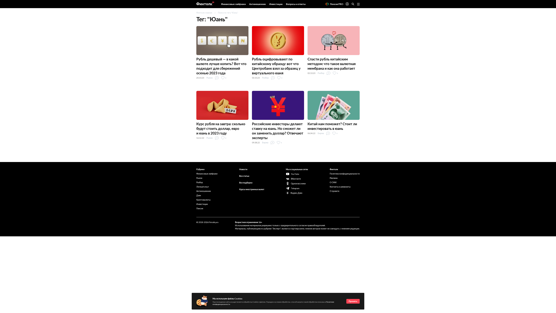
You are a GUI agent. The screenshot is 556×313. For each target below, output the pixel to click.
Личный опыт (202, 186)
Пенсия (199, 208)
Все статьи (244, 176)
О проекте (334, 191)
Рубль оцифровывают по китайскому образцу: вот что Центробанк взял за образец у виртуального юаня (276, 66)
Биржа (265, 142)
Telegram (295, 188)
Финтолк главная (204, 12)
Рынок (209, 78)
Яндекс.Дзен (296, 193)
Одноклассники (298, 183)
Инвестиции (275, 4)
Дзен (198, 195)
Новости (243, 169)
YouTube (295, 174)
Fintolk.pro (213, 222)
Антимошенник (257, 4)
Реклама (334, 178)
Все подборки (245, 182)
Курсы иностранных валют (251, 189)
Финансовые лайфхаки (233, 4)
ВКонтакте (296, 179)
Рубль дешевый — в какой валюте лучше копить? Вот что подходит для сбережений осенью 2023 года (221, 66)
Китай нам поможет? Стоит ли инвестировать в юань (332, 126)
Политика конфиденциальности (345, 173)
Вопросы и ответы (296, 4)
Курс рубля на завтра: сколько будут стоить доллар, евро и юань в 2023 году (220, 128)
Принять (353, 301)
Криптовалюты (203, 200)
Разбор (265, 78)
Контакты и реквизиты (340, 186)
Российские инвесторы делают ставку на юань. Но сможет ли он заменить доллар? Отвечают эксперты (277, 131)
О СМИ (333, 182)
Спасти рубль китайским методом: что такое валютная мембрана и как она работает (332, 63)
